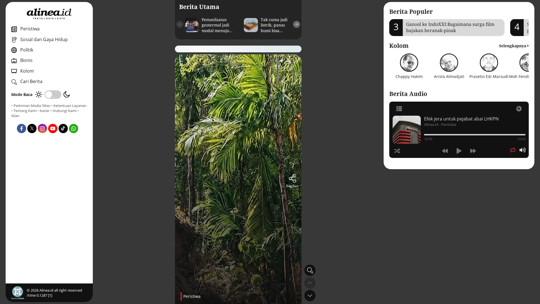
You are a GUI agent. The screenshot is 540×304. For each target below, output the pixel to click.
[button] (179, 24)
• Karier (43, 110)
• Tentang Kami (24, 110)
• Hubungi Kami (63, 110)
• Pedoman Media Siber (30, 105)
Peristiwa (192, 296)
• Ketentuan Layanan (68, 105)
